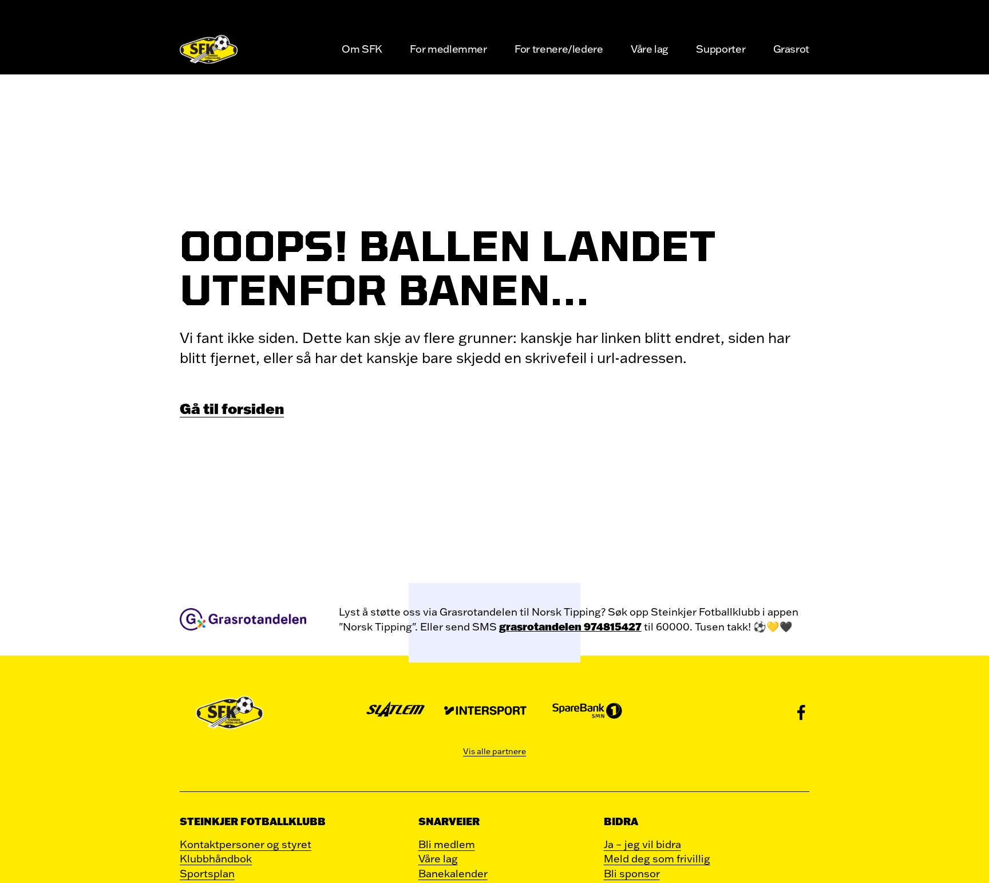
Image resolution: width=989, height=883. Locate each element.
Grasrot (791, 49)
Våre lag (649, 49)
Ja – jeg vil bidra (642, 844)
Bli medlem (446, 844)
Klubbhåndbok (216, 858)
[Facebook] (801, 712)
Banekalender (453, 873)
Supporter (720, 49)
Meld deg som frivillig (657, 858)
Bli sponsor (632, 873)
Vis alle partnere (494, 751)
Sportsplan (207, 873)
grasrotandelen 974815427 (570, 626)
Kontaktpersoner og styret (245, 844)
